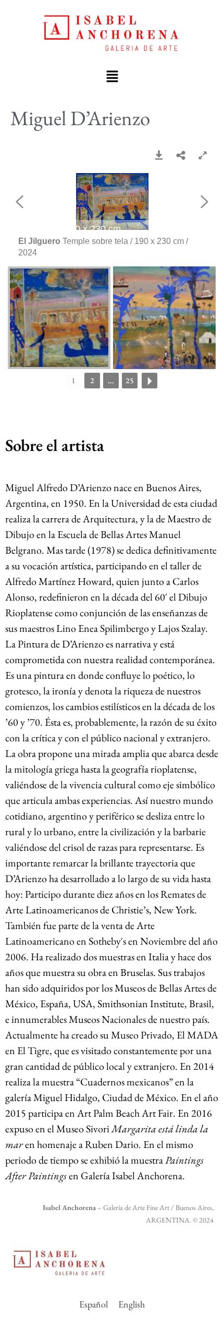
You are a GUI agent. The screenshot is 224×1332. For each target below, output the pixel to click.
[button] (112, 76)
